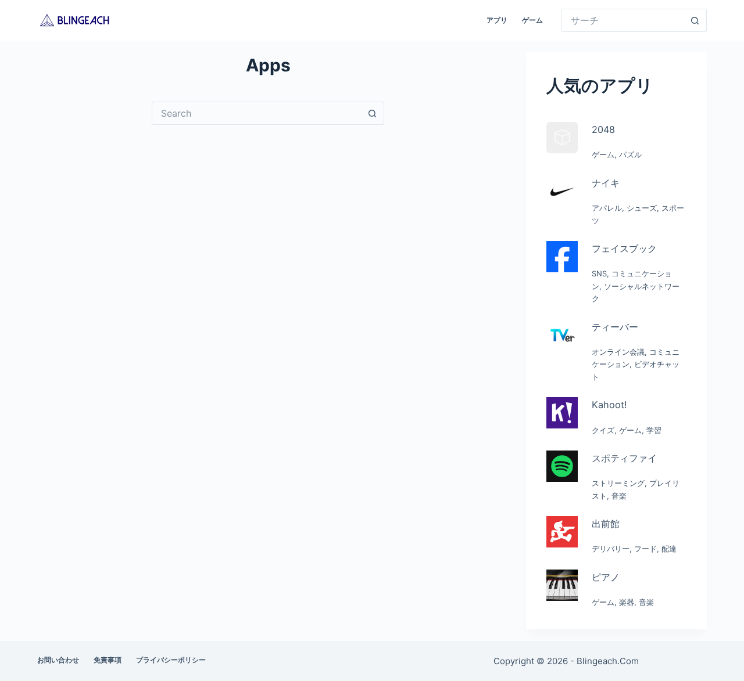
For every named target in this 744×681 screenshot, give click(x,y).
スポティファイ (624, 458)
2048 (603, 129)
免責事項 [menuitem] (107, 659)
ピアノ (606, 577)
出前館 (606, 523)
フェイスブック (624, 248)
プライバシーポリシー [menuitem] (171, 659)
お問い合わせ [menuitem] (58, 659)
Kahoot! (609, 404)
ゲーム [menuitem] (532, 20)
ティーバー (615, 327)
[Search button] (695, 20)
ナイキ (606, 183)
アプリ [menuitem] (497, 20)
